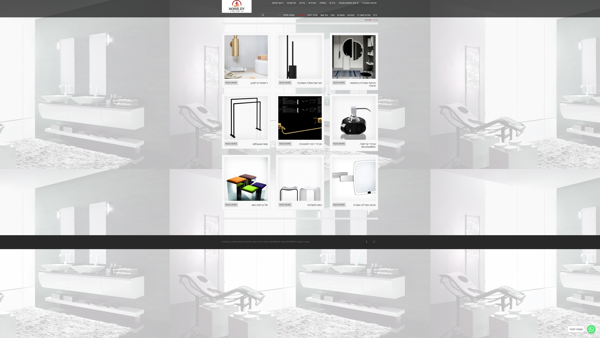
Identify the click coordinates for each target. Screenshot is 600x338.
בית (375, 15)
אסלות (323, 3)
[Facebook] (366, 241)
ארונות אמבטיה (369, 3)
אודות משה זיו (363, 15)
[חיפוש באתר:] (272, 15)
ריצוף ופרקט (277, 3)
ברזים (302, 3)
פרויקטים (291, 3)
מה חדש (301, 15)
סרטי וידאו (312, 15)
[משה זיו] (237, 6)
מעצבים (341, 15)
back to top (594, 324)
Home (375, 20)
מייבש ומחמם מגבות (348, 3)
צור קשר (324, 15)
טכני (332, 15)
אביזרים (312, 3)
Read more (231, 83)
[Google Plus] (374, 241)
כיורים (332, 3)
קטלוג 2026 (288, 15)
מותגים (351, 15)
